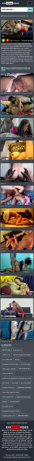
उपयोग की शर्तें (19, 455)
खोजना (30, 10)
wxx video (15, 383)
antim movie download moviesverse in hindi (16, 378)
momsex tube (14, 402)
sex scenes (5, 383)
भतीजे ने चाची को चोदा (24, 369)
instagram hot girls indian (10, 411)
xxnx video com (7, 359)
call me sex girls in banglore (22, 355)
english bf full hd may (23, 397)
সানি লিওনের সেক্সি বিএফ (7, 373)
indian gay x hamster (9, 369)
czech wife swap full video (10, 392)
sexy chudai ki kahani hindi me (17, 423)
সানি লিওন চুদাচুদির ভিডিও (8, 397)
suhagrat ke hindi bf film (10, 364)
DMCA (26, 455)
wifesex (4, 402)
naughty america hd (8, 416)
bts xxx (17, 359)
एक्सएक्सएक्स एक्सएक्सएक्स (24, 388)
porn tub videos (26, 383)
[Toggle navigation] (29, 3)
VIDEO (10, 3)
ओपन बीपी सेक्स (6, 350)
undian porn (6, 355)
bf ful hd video (26, 364)
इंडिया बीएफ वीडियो (23, 416)
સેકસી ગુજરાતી (17, 350)
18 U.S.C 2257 (10, 455)
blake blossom (23, 447)
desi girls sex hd (7, 406)
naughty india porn (8, 388)
